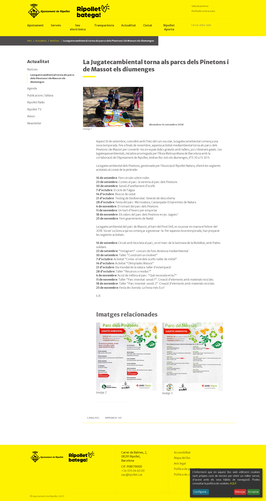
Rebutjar (240, 491)
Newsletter (34, 123)
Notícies (54, 40)
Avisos (31, 116)
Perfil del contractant (203, 11)
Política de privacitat (187, 469)
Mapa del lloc (182, 458)
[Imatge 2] (126, 356)
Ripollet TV (34, 109)
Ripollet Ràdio (36, 102)
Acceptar (253, 491)
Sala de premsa (200, 6)
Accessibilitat (182, 452)
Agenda (32, 88)
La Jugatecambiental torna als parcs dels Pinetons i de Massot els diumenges (52, 78)
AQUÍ (233, 483)
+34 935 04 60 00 (133, 470)
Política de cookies (186, 474)
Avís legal (180, 463)
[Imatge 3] (192, 357)
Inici (29, 40)
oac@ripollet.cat (131, 474)
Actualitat (41, 40)
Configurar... (201, 491)
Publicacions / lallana (40, 95)
